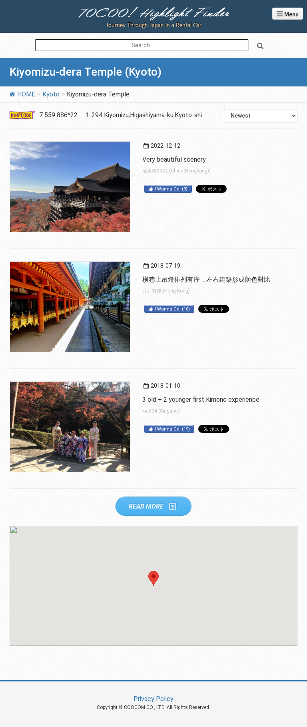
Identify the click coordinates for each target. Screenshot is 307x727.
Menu (291, 14)
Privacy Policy (153, 699)
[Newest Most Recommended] (260, 115)
